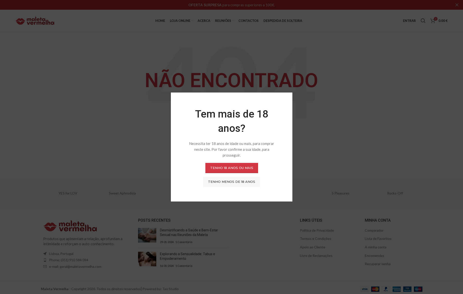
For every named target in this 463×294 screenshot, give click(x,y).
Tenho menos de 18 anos (231, 182)
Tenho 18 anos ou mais (231, 168)
